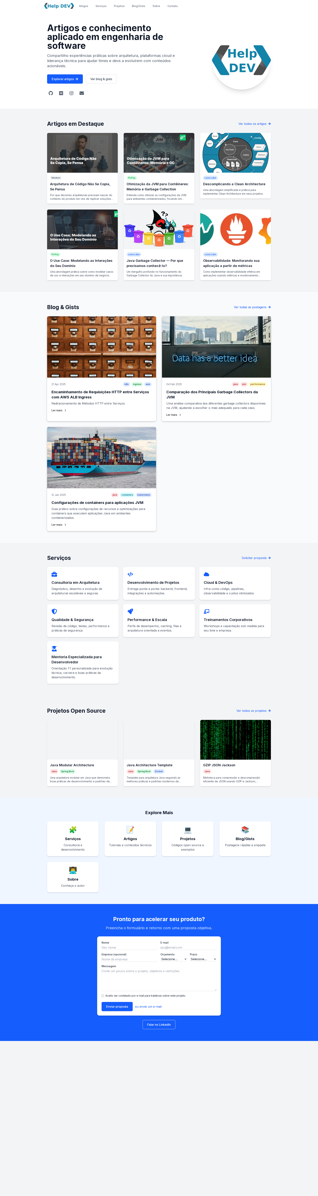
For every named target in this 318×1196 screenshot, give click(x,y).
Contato (172, 6)
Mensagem (109, 966)
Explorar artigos (63, 79)
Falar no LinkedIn (159, 1024)
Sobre (156, 6)
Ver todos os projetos (251, 711)
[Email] (81, 93)
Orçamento (167, 954)
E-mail (164, 942)
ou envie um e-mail (148, 1006)
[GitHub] (50, 93)
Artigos (83, 6)
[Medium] (61, 93)
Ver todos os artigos (252, 124)
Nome (105, 942)
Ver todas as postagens (250, 307)
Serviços (101, 6)
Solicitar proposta (254, 558)
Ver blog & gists (101, 79)
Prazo (193, 954)
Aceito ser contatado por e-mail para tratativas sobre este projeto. (145, 995)
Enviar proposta (117, 1006)
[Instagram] (71, 93)
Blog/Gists (138, 6)
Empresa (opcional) (114, 954)
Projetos (119, 6)
